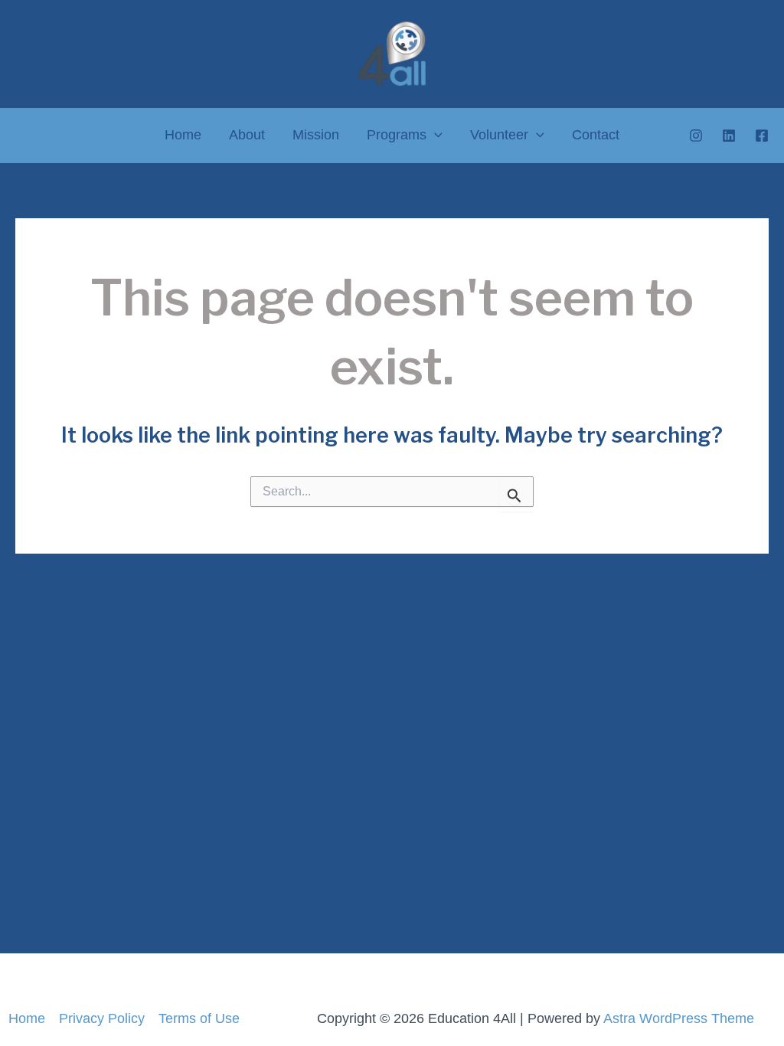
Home (183, 134)
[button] (434, 135)
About (247, 134)
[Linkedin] (729, 135)
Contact (595, 134)
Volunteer (499, 134)
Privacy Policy (102, 1018)
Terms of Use (199, 1018)
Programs (396, 134)
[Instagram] (696, 135)
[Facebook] (762, 135)
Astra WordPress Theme (678, 1018)
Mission (315, 134)
